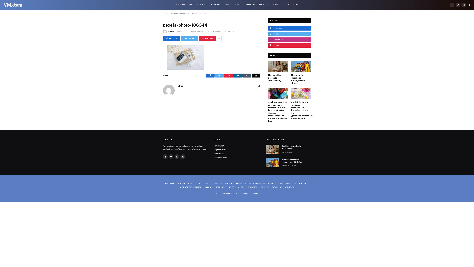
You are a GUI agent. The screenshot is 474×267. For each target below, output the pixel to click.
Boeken (181, 183)
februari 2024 (220, 154)
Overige (209, 187)
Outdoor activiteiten (190, 187)
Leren (280, 183)
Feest (286, 5)
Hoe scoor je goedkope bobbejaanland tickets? (298, 79)
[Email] (154, 78)
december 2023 (220, 158)
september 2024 (221, 150)
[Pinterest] (154, 71)
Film (295, 5)
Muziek (302, 183)
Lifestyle (291, 183)
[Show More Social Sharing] (219, 38)
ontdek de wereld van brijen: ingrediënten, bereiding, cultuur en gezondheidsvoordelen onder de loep (301, 110)
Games (239, 183)
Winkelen (263, 5)
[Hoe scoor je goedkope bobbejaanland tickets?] (301, 66)
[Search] (469, 5)
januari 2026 (219, 146)
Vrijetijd (180, 5)
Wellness (250, 5)
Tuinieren (252, 187)
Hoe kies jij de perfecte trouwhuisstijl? (275, 78)
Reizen (228, 5)
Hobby (271, 183)
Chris (172, 32)
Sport (238, 5)
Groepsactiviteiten (255, 183)
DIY (190, 5)
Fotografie (201, 5)
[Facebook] (154, 53)
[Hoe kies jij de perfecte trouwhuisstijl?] (278, 66)
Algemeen (170, 183)
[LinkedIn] (154, 65)
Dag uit (276, 5)
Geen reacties (218, 32)
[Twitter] (154, 59)
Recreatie (216, 5)
